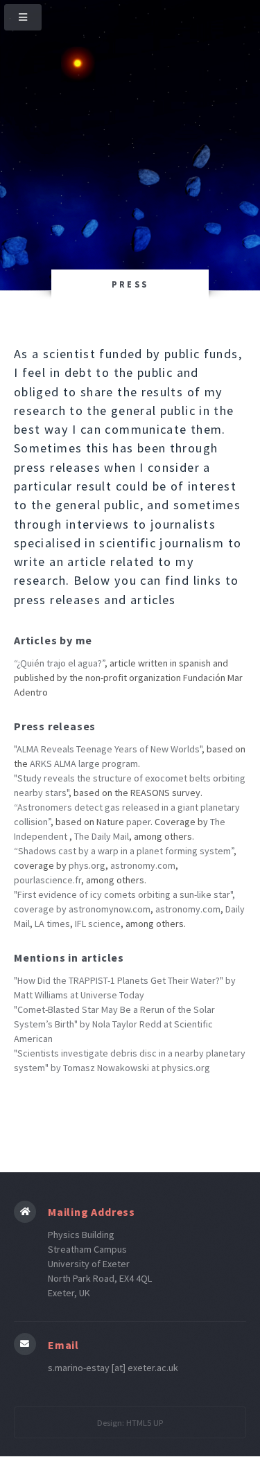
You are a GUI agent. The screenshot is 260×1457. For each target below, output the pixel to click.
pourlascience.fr (47, 880)
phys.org (87, 865)
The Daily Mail (101, 836)
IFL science (98, 923)
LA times (52, 923)
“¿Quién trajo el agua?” (59, 663)
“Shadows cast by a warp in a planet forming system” (124, 851)
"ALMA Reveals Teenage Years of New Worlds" (108, 749)
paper (138, 821)
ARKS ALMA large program (84, 763)
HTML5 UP (144, 1423)
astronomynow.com (109, 909)
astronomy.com (142, 865)
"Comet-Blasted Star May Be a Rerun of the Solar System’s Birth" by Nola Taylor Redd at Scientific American (114, 1024)
